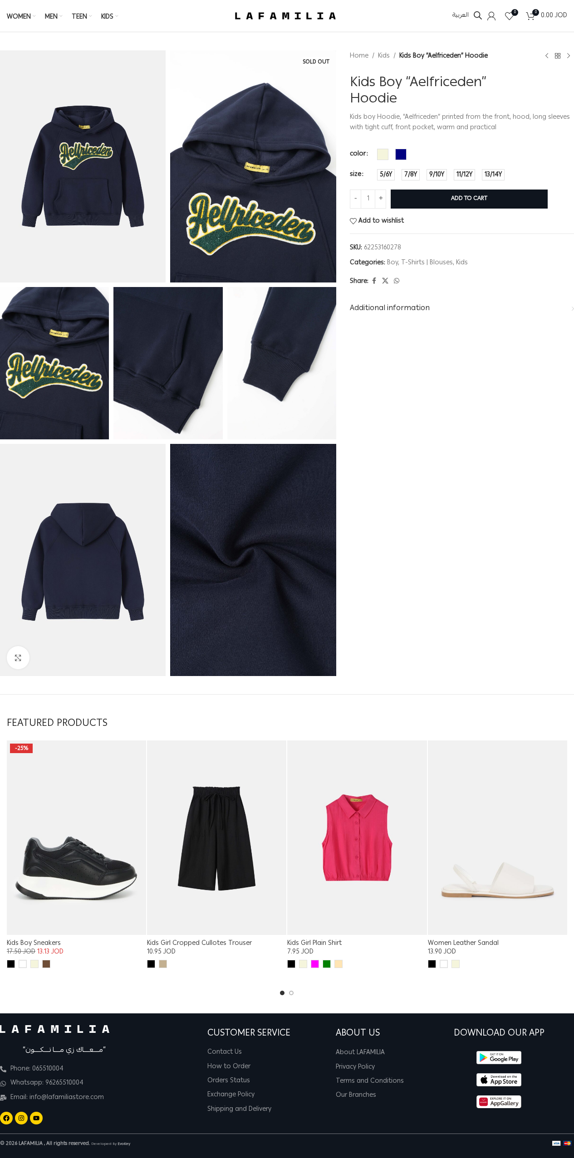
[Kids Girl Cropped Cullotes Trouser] (216, 837)
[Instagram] (21, 1118)
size (355, 175)
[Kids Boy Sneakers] (76, 837)
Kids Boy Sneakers (34, 944)
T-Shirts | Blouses (427, 263)
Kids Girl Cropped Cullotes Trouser (199, 944)
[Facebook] (6, 1118)
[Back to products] (557, 55)
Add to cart (469, 199)
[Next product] (568, 55)
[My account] (491, 16)
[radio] (382, 154)
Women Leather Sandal (463, 944)
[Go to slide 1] (282, 993)
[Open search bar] (477, 15)
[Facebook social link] (373, 281)
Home (359, 56)
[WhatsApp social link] (396, 281)
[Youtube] (36, 1118)
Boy (392, 263)
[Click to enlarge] (18, 657)
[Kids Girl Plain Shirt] (357, 837)
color (358, 154)
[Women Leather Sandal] (497, 837)
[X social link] (385, 281)
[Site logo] (285, 16)
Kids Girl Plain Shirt (314, 944)
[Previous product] (546, 55)
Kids (384, 56)
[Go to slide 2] (291, 993)
